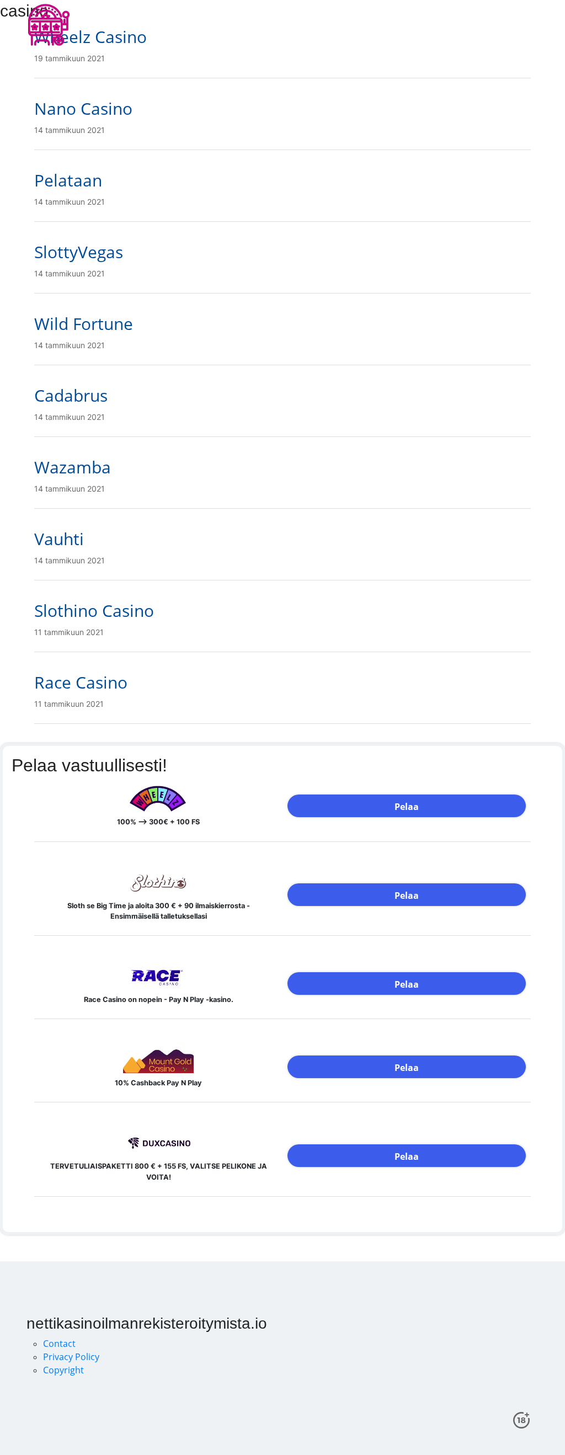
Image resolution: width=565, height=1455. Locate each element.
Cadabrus (71, 395)
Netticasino (304, 24)
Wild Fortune (83, 323)
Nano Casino (83, 108)
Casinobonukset (234, 24)
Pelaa (407, 807)
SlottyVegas (78, 252)
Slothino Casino (94, 610)
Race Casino (80, 682)
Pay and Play (366, 24)
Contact (59, 1343)
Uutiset (419, 24)
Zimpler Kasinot (478, 24)
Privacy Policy (71, 1357)
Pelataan (68, 180)
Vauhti (59, 538)
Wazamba (72, 467)
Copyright (63, 1370)
